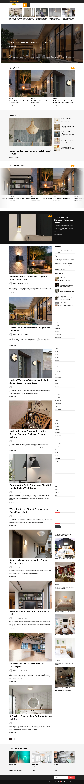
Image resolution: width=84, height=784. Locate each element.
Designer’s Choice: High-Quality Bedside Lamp (66, 120)
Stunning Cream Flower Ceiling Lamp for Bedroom (63, 220)
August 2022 (57, 446)
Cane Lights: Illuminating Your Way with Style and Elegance (67, 141)
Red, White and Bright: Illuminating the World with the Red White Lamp (67, 149)
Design (31, 4)
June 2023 (57, 417)
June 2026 (57, 317)
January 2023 (57, 432)
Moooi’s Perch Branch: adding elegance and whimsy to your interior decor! (68, 20)
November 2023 (58, 403)
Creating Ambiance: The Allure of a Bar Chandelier (67, 127)
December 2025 (58, 334)
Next (24, 739)
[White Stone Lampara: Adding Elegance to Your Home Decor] (65, 624)
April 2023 (57, 423)
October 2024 (57, 374)
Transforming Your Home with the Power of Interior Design (67, 298)
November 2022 (58, 438)
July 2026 (56, 314)
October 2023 (57, 406)
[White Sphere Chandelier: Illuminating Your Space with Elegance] (65, 648)
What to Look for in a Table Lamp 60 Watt (63, 687)
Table (56, 503)
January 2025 (57, 366)
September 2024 (58, 377)
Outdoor (43, 4)
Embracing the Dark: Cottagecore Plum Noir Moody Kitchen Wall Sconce (30, 486)
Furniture (37, 4)
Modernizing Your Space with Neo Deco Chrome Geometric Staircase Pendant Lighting (28, 434)
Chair (56, 480)
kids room (57, 492)
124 (19, 739)
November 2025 (58, 337)
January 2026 (57, 331)
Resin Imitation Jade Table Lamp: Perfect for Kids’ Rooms (18, 769)
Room (47, 4)
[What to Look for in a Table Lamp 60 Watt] (65, 677)
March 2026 (57, 325)
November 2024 (58, 371)
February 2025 (57, 363)
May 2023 (56, 420)
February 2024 (57, 394)
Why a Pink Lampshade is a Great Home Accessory (64, 611)
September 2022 (58, 443)
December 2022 (58, 435)
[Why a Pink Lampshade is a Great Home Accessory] (65, 601)
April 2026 (57, 322)
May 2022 (56, 449)
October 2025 (57, 340)
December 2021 (58, 464)
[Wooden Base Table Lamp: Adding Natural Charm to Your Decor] (65, 548)
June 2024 (57, 386)
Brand (56, 478)
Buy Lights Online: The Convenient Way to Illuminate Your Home (67, 134)
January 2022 (57, 461)
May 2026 (56, 319)
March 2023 (57, 426)
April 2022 (57, 452)
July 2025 (56, 348)
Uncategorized (57, 506)
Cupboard (56, 483)
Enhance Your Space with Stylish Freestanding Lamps (28, 19)
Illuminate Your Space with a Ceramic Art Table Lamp (66, 279)
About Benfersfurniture (59, 515)
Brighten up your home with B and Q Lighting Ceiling (15, 19)
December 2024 (58, 368)
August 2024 (57, 380)
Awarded (56, 472)
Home (28, 4)
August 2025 (57, 345)
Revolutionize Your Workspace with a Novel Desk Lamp (66, 286)
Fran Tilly (11, 105)
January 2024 (57, 397)
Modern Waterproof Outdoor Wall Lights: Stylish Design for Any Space (63, 101)
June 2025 (57, 351)
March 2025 (57, 360)
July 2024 (56, 383)
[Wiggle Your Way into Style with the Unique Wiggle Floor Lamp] (65, 572)
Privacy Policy (57, 517)
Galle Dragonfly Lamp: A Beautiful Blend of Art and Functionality (54, 20)
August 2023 (57, 412)
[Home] (25, 5)
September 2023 (58, 409)
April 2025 (57, 357)
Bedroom (56, 475)
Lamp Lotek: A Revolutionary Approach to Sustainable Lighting (42, 20)
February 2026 (57, 328)
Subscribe (58, 526)
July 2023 (56, 415)
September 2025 (58, 343)
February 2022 (57, 458)
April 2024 (57, 389)
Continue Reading (13, 47)
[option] (15, 14)
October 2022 (57, 440)
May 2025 (56, 354)
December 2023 (58, 400)
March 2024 (57, 391)
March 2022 (57, 455)
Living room (57, 495)
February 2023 (57, 429)
